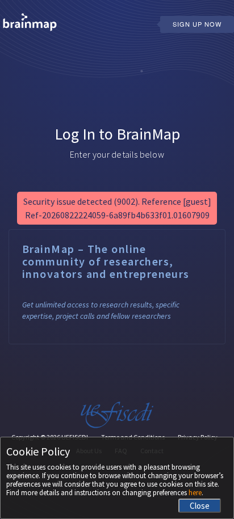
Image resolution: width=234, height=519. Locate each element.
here (195, 492)
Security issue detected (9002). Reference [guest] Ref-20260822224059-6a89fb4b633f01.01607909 (117, 208)
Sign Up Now (197, 23)
